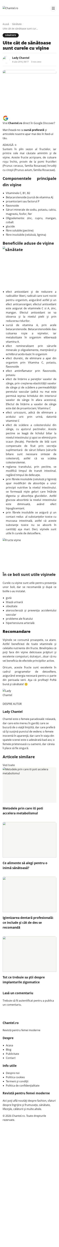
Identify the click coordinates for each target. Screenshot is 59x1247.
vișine (18, 583)
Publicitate (12, 1054)
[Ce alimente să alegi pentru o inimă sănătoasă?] (29, 840)
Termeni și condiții (17, 1081)
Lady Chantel (20, 58)
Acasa (9, 1045)
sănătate (17, 684)
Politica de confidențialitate (22, 1085)
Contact (11, 1058)
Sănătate (17, 24)
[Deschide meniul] (53, 8)
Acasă (6, 24)
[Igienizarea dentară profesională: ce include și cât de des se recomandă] (29, 894)
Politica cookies (15, 1077)
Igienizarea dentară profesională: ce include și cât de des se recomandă (28, 922)
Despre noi (13, 1073)
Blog (8, 1049)
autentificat (26, 1000)
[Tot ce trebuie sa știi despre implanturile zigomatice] (29, 954)
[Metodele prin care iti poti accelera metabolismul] (29, 785)
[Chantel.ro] (10, 8)
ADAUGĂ (10, 145)
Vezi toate (9, 765)
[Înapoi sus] (53, 1241)
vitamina (27, 325)
